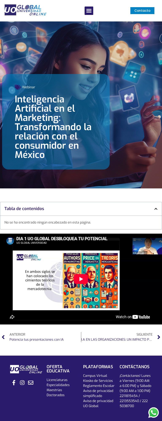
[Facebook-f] (14, 382)
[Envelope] (30, 382)
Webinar (28, 87)
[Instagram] (22, 382)
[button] (89, 11)
